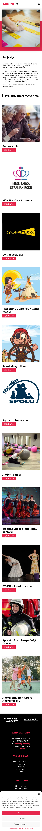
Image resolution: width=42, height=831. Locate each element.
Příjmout (21, 813)
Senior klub (10, 146)
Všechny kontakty (22, 744)
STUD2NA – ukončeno (17, 586)
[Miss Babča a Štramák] (21, 177)
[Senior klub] (21, 123)
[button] (39, 794)
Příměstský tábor (14, 366)
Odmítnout (21, 818)
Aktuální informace (21, 762)
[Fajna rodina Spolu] (21, 397)
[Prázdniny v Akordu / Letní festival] (21, 286)
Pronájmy (21, 767)
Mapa (22, 749)
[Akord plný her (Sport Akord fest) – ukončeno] (21, 674)
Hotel (21, 772)
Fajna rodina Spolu (15, 420)
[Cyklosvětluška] (21, 231)
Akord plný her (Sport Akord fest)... (17, 699)
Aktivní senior (11, 474)
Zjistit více (9, 150)
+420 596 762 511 (22, 741)
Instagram (22, 789)
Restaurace (21, 769)
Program (21, 764)
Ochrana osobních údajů (26, 828)
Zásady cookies (13, 828)
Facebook (23, 786)
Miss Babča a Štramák (17, 200)
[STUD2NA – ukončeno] (21, 563)
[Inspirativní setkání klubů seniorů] (21, 506)
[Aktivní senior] (21, 451)
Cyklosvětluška (12, 254)
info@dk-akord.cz (22, 739)
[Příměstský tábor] (21, 343)
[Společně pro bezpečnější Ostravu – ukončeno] (21, 617)
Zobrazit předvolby (21, 824)
